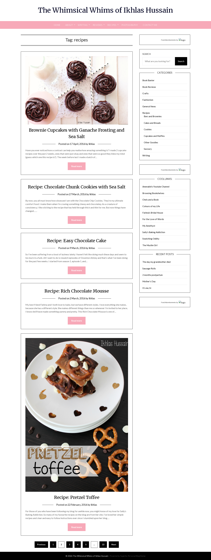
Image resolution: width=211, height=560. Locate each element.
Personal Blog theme (137, 556)
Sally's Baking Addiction (153, 232)
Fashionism (147, 100)
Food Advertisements (168, 40)
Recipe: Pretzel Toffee (76, 497)
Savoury (148, 149)
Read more (76, 166)
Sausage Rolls (149, 268)
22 (103, 544)
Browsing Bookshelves (153, 193)
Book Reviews (149, 87)
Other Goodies (151, 142)
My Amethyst (148, 225)
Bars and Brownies (153, 116)
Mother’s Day (149, 281)
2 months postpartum (152, 275)
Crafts (145, 93)
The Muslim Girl (149, 245)
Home (57, 25)
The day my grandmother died (156, 262)
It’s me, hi (146, 288)
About (69, 25)
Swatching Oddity (150, 238)
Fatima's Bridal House (152, 212)
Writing (146, 155)
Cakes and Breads (152, 123)
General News (149, 106)
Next (113, 544)
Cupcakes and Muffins (154, 136)
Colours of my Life (151, 206)
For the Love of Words (153, 219)
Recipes (146, 113)
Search (146, 54)
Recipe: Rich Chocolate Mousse (76, 291)
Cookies (148, 129)
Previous (41, 544)
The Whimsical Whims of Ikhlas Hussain (105, 10)
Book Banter (148, 80)
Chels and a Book (150, 199)
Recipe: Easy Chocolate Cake (76, 240)
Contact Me (150, 25)
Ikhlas (92, 143)
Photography (129, 25)
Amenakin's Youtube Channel (155, 186)
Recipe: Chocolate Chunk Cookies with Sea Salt (76, 187)
